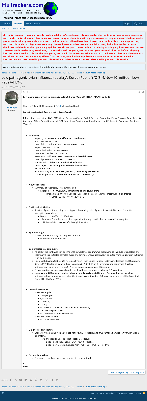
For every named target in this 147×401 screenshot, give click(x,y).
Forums (18, 23)
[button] (40, 23)
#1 (143, 92)
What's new (32, 23)
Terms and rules (107, 393)
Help (131, 393)
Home (7, 23)
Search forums (19, 28)
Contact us (93, 393)
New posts (5, 28)
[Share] (139, 92)
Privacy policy (121, 393)
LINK (59, 105)
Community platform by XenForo (73, 398)
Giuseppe (8, 86)
